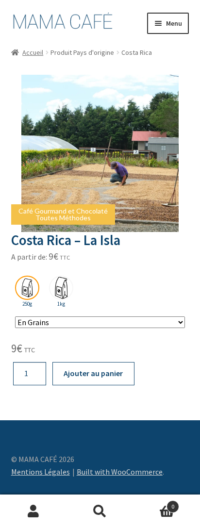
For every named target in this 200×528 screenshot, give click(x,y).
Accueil (32, 52)
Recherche (100, 511)
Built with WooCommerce (120, 472)
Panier (154, 503)
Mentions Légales (40, 472)
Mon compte (33, 511)
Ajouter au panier (93, 373)
